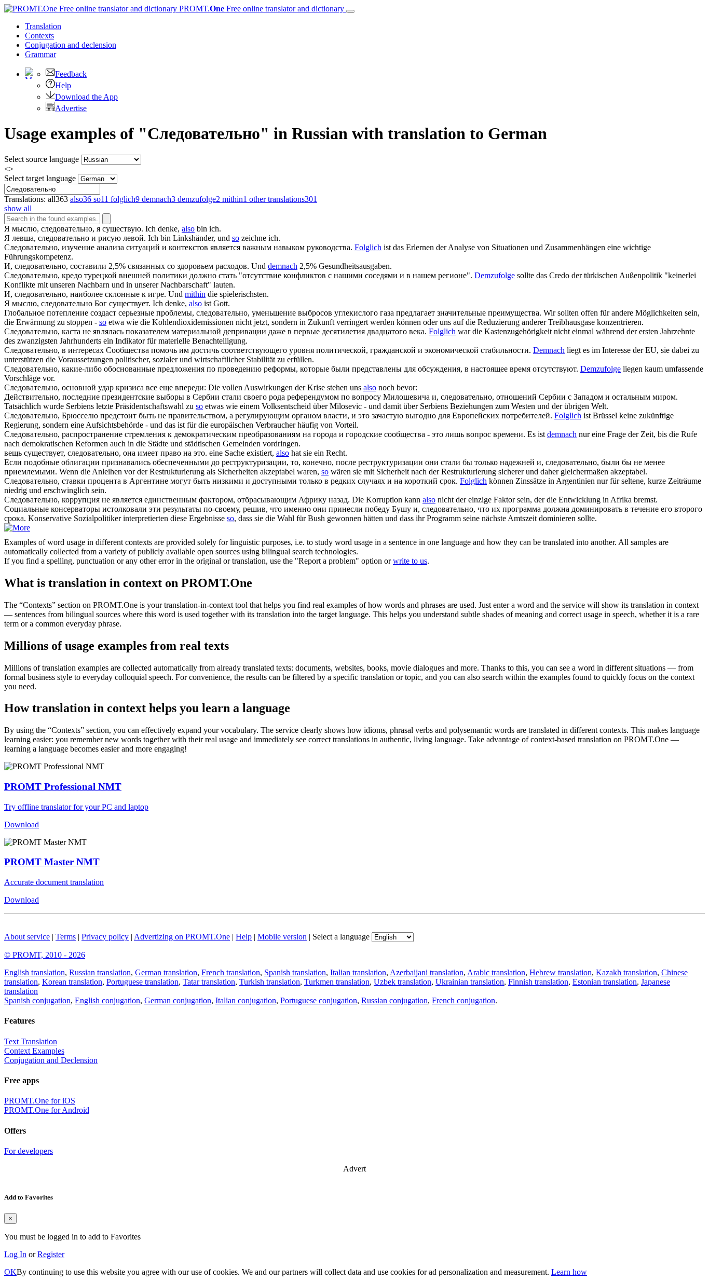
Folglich (367, 247)
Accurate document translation (54, 882)
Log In (15, 1254)
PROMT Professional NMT (62, 786)
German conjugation (177, 1000)
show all (18, 208)
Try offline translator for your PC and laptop (76, 806)
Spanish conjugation (37, 1000)
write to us (410, 560)
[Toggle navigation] (350, 11)
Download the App (86, 96)
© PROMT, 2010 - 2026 (44, 954)
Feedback (71, 74)
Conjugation (70, 44)
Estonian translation (604, 981)
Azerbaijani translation (426, 972)
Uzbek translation (402, 981)
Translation (43, 26)
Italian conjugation (245, 1000)
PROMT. (260, 8)
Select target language (40, 178)
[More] (17, 527)
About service (27, 936)
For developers (28, 1151)
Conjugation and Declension (51, 1060)
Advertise (71, 108)
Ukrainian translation (469, 981)
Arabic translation (496, 972)
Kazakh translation (626, 972)
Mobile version (282, 936)
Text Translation (30, 1041)
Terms (66, 936)
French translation (230, 972)
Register (50, 1254)
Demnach (549, 350)
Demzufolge (494, 275)
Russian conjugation (394, 1000)
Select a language (341, 936)
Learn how (569, 1272)
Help (63, 85)
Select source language (41, 159)
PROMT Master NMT (52, 861)
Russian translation (100, 972)
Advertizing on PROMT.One (182, 936)
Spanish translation (295, 972)
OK (10, 1272)
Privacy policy (105, 936)
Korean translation (72, 981)
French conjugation (463, 1000)
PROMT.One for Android (46, 1110)
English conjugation (107, 1000)
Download (21, 824)
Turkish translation (269, 981)
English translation (34, 972)
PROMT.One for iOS (39, 1100)
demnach (282, 266)
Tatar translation (209, 981)
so (235, 238)
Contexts (39, 35)
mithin (195, 294)
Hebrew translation (560, 972)
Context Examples (34, 1050)
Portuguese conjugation (318, 1000)
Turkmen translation (337, 981)
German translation (166, 972)
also (188, 228)
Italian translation (358, 972)
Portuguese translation (142, 981)
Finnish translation (538, 981)
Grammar (40, 54)
